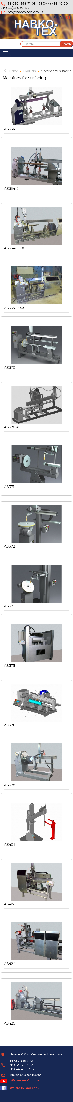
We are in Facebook (24, 1088)
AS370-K (11, 427)
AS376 (9, 725)
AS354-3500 (14, 248)
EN (68, 17)
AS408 (10, 844)
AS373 (9, 606)
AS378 (9, 785)
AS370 (9, 367)
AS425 (9, 1023)
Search (66, 43)
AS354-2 (11, 188)
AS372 (9, 546)
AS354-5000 (15, 308)
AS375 (9, 666)
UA (56, 17)
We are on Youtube (25, 1080)
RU (62, 17)
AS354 (9, 129)
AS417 (9, 904)
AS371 (9, 487)
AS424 (10, 964)
